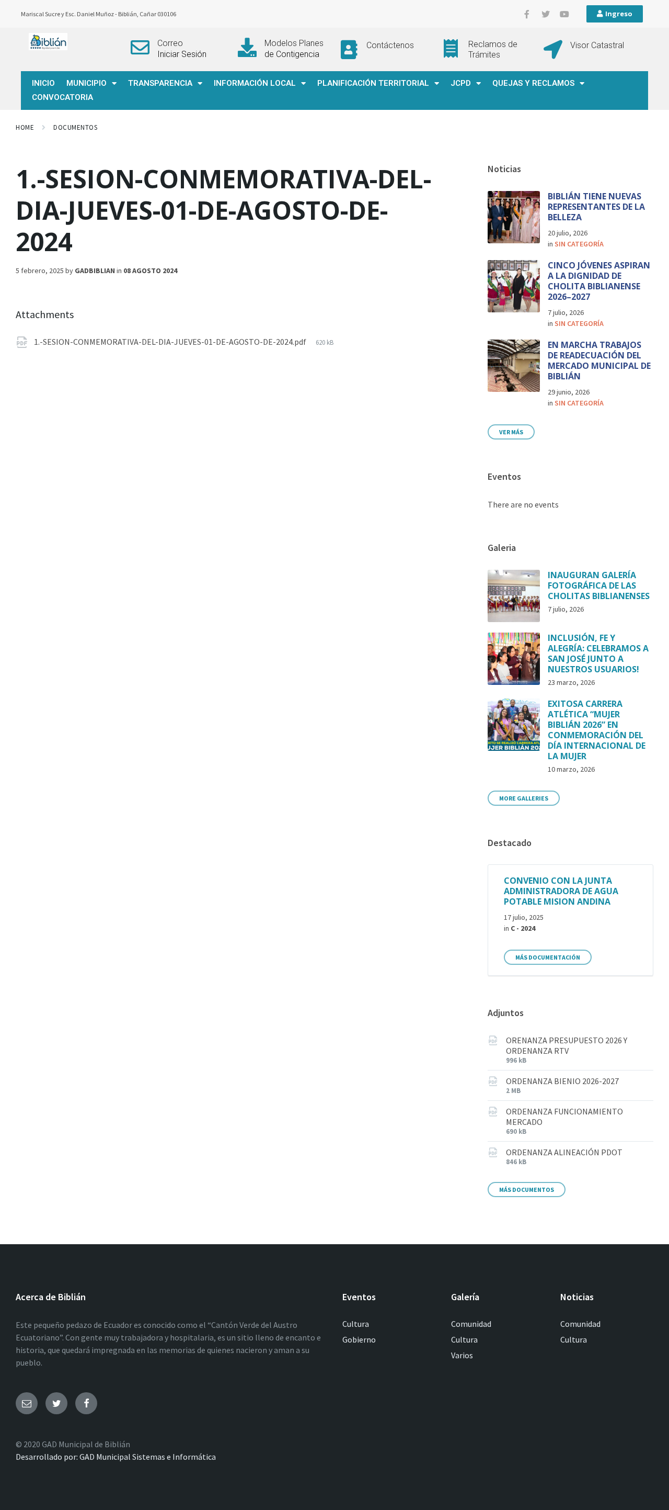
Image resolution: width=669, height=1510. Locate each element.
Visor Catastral (597, 45)
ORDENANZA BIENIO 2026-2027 (562, 1081)
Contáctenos (390, 45)
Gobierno (359, 1339)
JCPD (461, 83)
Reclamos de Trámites (492, 49)
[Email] (27, 1403)
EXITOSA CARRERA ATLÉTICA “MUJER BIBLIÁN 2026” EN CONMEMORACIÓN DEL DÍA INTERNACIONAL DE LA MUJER (596, 730)
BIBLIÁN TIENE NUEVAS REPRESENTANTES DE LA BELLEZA (596, 206)
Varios (462, 1355)
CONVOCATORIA (62, 97)
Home (25, 127)
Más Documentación (547, 957)
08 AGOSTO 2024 (150, 270)
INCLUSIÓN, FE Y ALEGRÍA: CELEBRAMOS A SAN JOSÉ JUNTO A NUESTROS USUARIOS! (598, 653)
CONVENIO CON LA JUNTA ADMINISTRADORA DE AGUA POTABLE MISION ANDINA (561, 891)
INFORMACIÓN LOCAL (255, 83)
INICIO (43, 83)
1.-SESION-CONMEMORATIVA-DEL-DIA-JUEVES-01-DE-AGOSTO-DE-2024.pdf (171, 341)
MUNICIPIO (86, 83)
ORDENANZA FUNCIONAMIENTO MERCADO (564, 1116)
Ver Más (511, 432)
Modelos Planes (294, 43)
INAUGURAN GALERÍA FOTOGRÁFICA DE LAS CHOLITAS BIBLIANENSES (599, 585)
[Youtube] (564, 14)
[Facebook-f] (527, 14)
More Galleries (523, 798)
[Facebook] (86, 1403)
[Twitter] (545, 14)
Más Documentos (526, 1189)
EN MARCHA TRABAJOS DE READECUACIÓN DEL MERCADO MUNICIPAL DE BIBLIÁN (599, 360)
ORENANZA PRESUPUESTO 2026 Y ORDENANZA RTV (566, 1045)
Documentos (75, 127)
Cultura (355, 1324)
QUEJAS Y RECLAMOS (533, 83)
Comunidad (471, 1324)
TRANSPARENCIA (160, 83)
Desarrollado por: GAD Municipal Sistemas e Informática (116, 1456)
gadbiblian (95, 270)
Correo (170, 43)
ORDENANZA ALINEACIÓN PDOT (564, 1152)
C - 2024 (523, 928)
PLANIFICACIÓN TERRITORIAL (373, 83)
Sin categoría (579, 244)
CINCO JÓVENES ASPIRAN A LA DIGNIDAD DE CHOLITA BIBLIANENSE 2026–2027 (599, 281)
